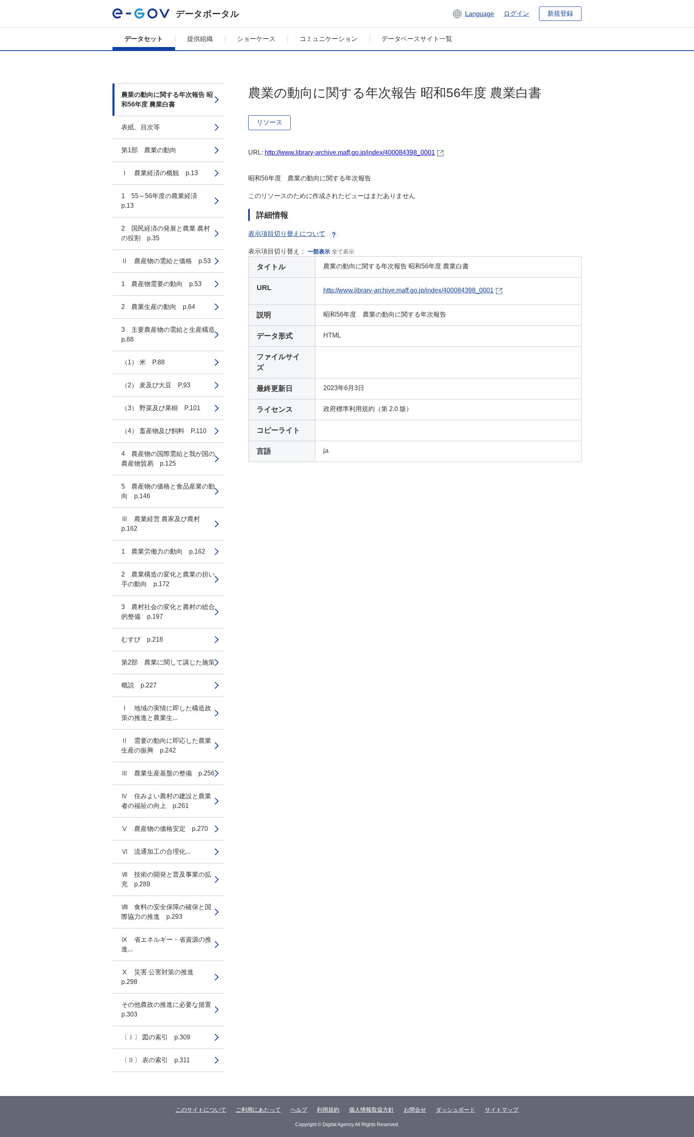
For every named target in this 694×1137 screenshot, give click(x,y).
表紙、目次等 (140, 127)
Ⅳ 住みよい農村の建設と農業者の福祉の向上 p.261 (166, 801)
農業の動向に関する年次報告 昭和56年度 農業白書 (167, 99)
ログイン (516, 13)
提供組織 (200, 38)
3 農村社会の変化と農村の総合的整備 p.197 (168, 611)
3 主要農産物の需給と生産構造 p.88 (171, 334)
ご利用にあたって (258, 1109)
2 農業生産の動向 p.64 (158, 306)
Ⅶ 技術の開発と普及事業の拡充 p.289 (166, 879)
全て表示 (343, 251)
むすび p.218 (142, 639)
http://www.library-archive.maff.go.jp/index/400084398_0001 (350, 152)
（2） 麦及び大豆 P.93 (155, 385)
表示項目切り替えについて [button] (286, 233)
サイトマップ (501, 1109)
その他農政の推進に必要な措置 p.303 (169, 1009)
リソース (269, 122)
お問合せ (415, 1109)
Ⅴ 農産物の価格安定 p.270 (164, 828)
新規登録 (560, 13)
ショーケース (256, 38)
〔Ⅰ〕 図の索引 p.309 (155, 1037)
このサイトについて (201, 1109)
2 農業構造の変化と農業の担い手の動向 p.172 (168, 579)
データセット (144, 38)
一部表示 (319, 251)
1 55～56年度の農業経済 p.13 (162, 200)
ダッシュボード (455, 1109)
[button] (473, 13)
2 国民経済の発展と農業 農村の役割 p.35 (165, 233)
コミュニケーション (328, 38)
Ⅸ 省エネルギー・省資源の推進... (166, 944)
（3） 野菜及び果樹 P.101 (160, 408)
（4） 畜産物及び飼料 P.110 (163, 430)
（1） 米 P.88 (143, 362)
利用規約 (328, 1109)
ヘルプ (298, 1109)
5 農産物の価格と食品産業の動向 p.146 (168, 491)
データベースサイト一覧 (417, 38)
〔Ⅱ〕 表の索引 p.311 (155, 1060)
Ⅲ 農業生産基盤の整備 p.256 (167, 773)
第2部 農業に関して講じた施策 (168, 662)
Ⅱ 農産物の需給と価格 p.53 (166, 261)
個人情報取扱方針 (371, 1109)
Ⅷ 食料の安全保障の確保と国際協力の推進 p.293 (166, 912)
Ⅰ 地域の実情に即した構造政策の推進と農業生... (166, 713)
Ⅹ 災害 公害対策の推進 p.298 (160, 977)
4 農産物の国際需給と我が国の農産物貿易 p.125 (168, 458)
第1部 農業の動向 (148, 150)
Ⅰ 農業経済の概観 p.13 (159, 173)
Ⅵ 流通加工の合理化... (155, 851)
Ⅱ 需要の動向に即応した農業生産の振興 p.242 (166, 745)
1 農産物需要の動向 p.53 (161, 283)
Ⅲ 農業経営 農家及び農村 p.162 (163, 523)
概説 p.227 (139, 685)
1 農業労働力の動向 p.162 (163, 551)
